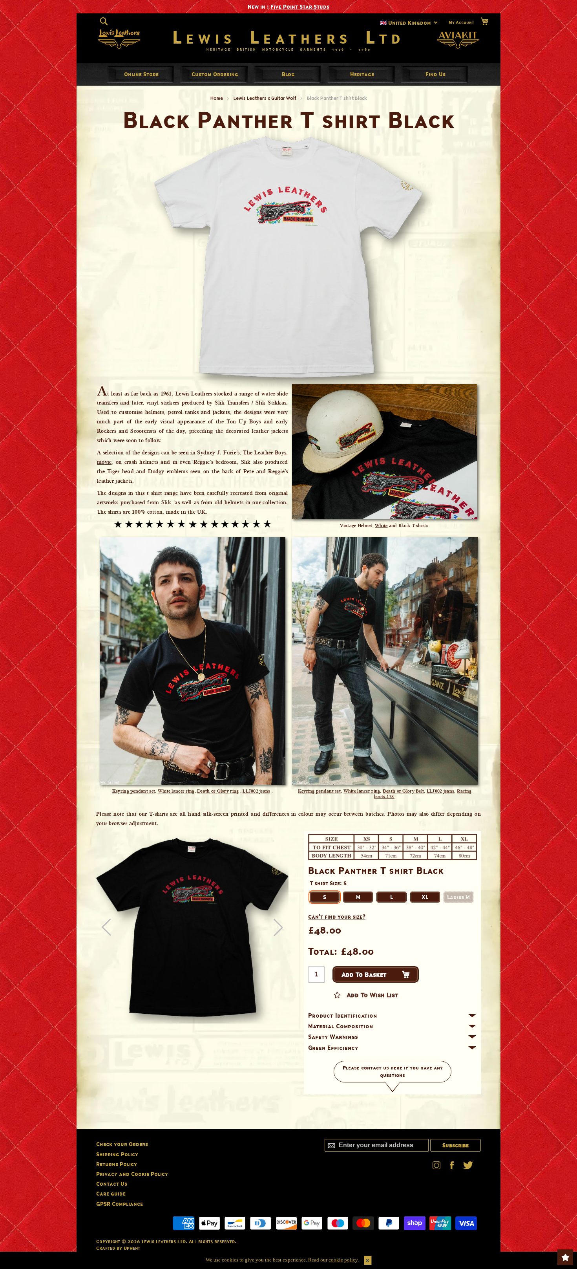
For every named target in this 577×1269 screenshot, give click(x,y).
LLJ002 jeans (256, 791)
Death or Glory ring (218, 791)
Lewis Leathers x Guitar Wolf (265, 98)
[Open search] (103, 21)
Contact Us (111, 1183)
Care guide (111, 1193)
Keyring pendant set (133, 791)
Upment (132, 1248)
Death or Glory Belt (403, 791)
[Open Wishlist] (565, 1257)
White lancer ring (176, 791)
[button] (278, 927)
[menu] (288, 74)
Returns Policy (116, 1164)
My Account (461, 22)
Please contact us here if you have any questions (393, 1071)
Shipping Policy (117, 1154)
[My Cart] (484, 21)
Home (216, 98)
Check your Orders (122, 1144)
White (381, 525)
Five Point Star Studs (299, 6)
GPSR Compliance (119, 1203)
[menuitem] (141, 74)
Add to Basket (364, 974)
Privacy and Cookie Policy (132, 1173)
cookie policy (343, 1260)
